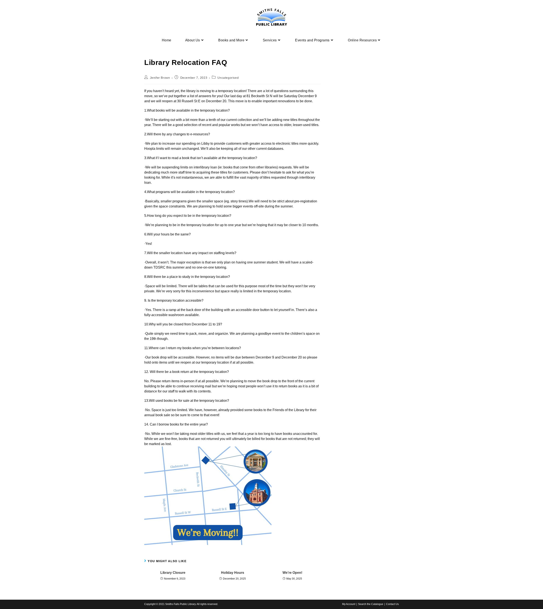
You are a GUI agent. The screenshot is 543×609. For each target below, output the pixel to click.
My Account (348, 604)
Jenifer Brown (160, 77)
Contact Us (392, 604)
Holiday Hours (232, 572)
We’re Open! (292, 572)
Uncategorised (228, 77)
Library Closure (172, 572)
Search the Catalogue (370, 604)
